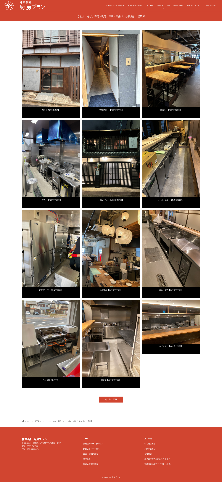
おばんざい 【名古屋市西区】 (111, 200)
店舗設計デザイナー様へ (115, 5)
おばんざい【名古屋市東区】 (171, 346)
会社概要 (148, 454)
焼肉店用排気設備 (90, 464)
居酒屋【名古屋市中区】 (111, 380)
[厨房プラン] (25, 5)
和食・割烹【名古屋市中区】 (170, 290)
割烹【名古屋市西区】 (51, 110)
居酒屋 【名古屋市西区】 (171, 110)
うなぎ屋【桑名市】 (51, 380)
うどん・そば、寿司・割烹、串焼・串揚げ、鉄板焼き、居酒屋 (45, 32)
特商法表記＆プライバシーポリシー (159, 464)
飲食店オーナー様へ (135, 5)
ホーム (86, 439)
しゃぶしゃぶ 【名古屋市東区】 (171, 200)
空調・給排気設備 (90, 454)
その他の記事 (111, 399)
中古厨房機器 (178, 5)
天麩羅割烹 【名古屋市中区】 (111, 110)
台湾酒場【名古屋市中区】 (110, 290)
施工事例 (149, 5)
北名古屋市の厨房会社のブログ (157, 459)
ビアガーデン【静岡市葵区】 (51, 290)
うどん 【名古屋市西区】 (51, 200)
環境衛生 (86, 459)
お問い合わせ (211, 5)
